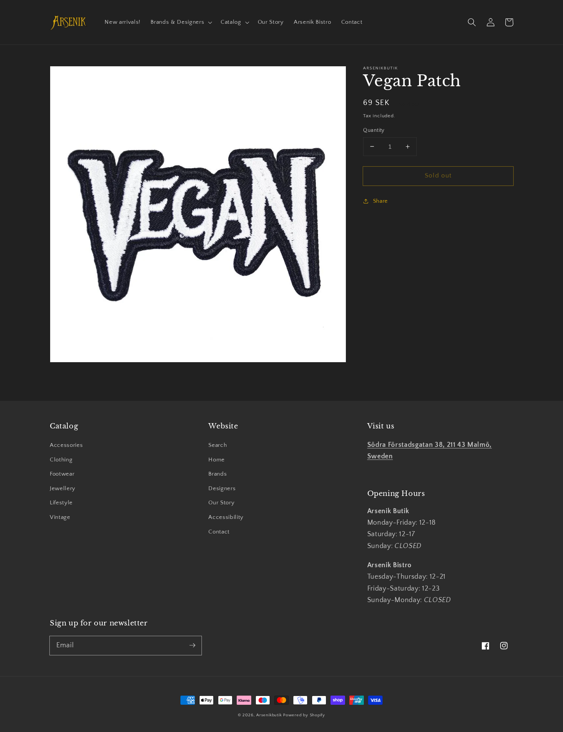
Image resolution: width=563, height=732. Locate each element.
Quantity (374, 130)
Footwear (62, 474)
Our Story (221, 502)
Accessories (66, 445)
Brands (217, 474)
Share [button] (380, 200)
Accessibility (226, 517)
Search (217, 445)
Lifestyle (61, 502)
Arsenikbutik (269, 715)
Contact (219, 531)
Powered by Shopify (304, 715)
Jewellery (62, 488)
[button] (181, 22)
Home (216, 459)
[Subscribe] (192, 645)
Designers (222, 488)
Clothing (61, 459)
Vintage (60, 517)
